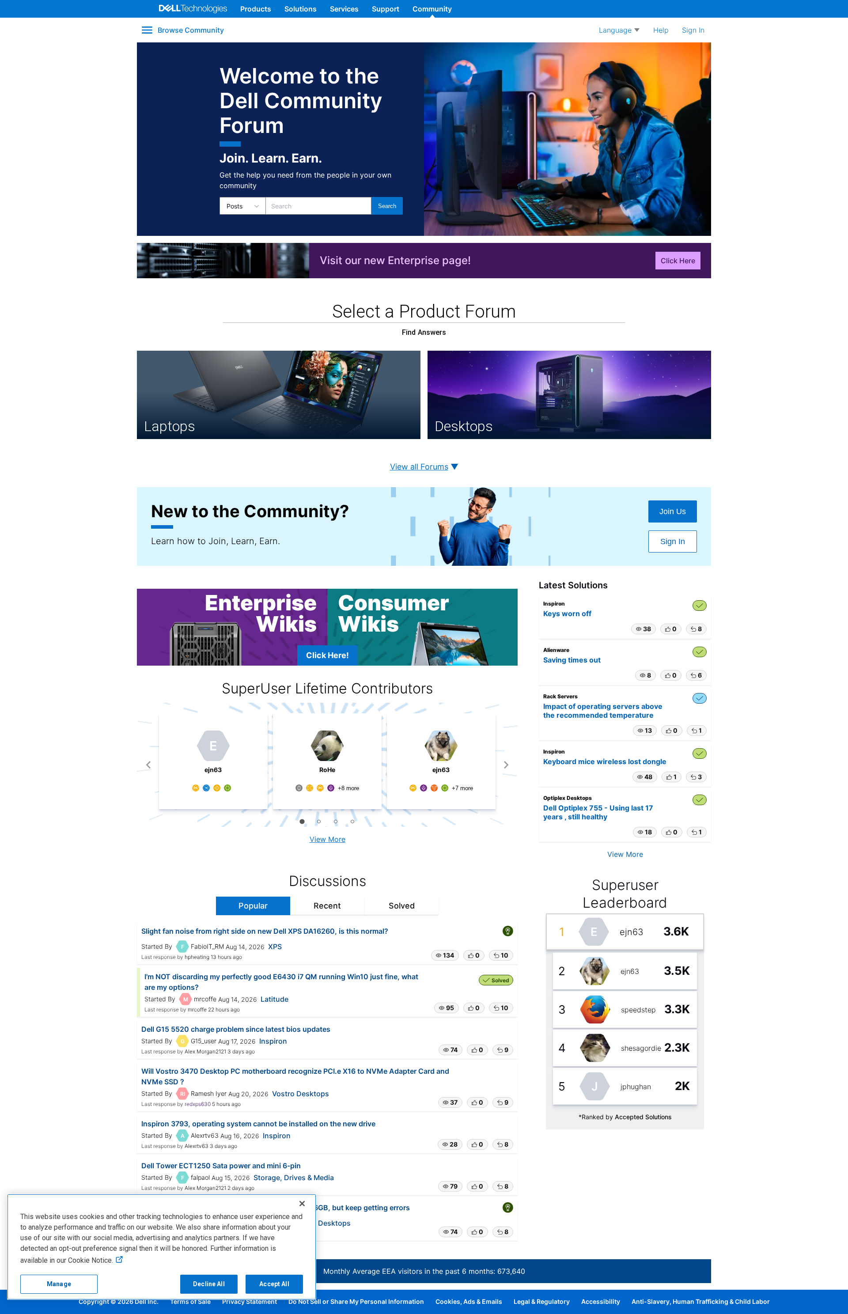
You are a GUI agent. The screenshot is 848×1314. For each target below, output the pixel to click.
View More (327, 839)
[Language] (619, 30)
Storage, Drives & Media (294, 1177)
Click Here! (327, 655)
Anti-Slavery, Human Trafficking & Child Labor (701, 1301)
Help (661, 30)
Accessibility (600, 1301)
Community (432, 8)
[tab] (301, 821)
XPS (275, 946)
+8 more (348, 788)
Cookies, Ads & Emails (468, 1301)
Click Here (678, 260)
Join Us (672, 511)
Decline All (209, 1283)
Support (385, 8)
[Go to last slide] (149, 765)
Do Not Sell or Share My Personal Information (356, 1301)
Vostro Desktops (300, 1093)
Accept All (274, 1283)
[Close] (302, 1203)
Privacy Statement (249, 1301)
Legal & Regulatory (542, 1301)
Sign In (672, 541)
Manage (59, 1283)
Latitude (274, 999)
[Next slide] (506, 765)
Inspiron (273, 1041)
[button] (445, 955)
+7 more (462, 788)
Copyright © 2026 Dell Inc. (119, 1301)
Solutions (300, 8)
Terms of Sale (190, 1301)
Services (344, 8)
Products (255, 8)
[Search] (387, 206)
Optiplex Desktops (319, 1223)
